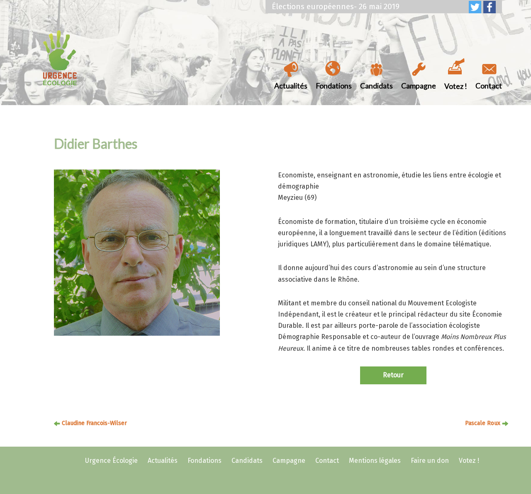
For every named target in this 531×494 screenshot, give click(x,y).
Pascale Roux (482, 423)
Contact (488, 85)
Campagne (418, 85)
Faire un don (430, 461)
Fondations (334, 85)
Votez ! (455, 86)
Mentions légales (375, 461)
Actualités (290, 85)
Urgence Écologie (111, 461)
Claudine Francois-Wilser (94, 423)
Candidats (376, 85)
